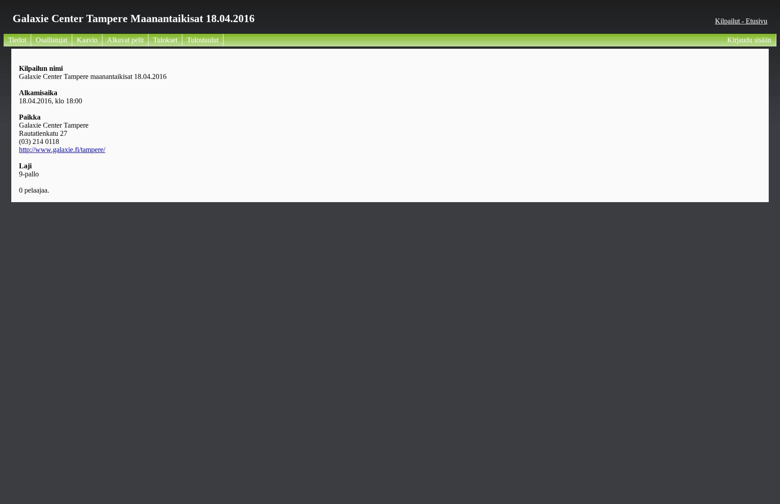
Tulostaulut (202, 40)
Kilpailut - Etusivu (741, 21)
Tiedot (17, 40)
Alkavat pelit (125, 40)
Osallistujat (51, 40)
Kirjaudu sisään (749, 40)
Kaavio (87, 40)
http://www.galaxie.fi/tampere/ (62, 149)
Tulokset (165, 40)
